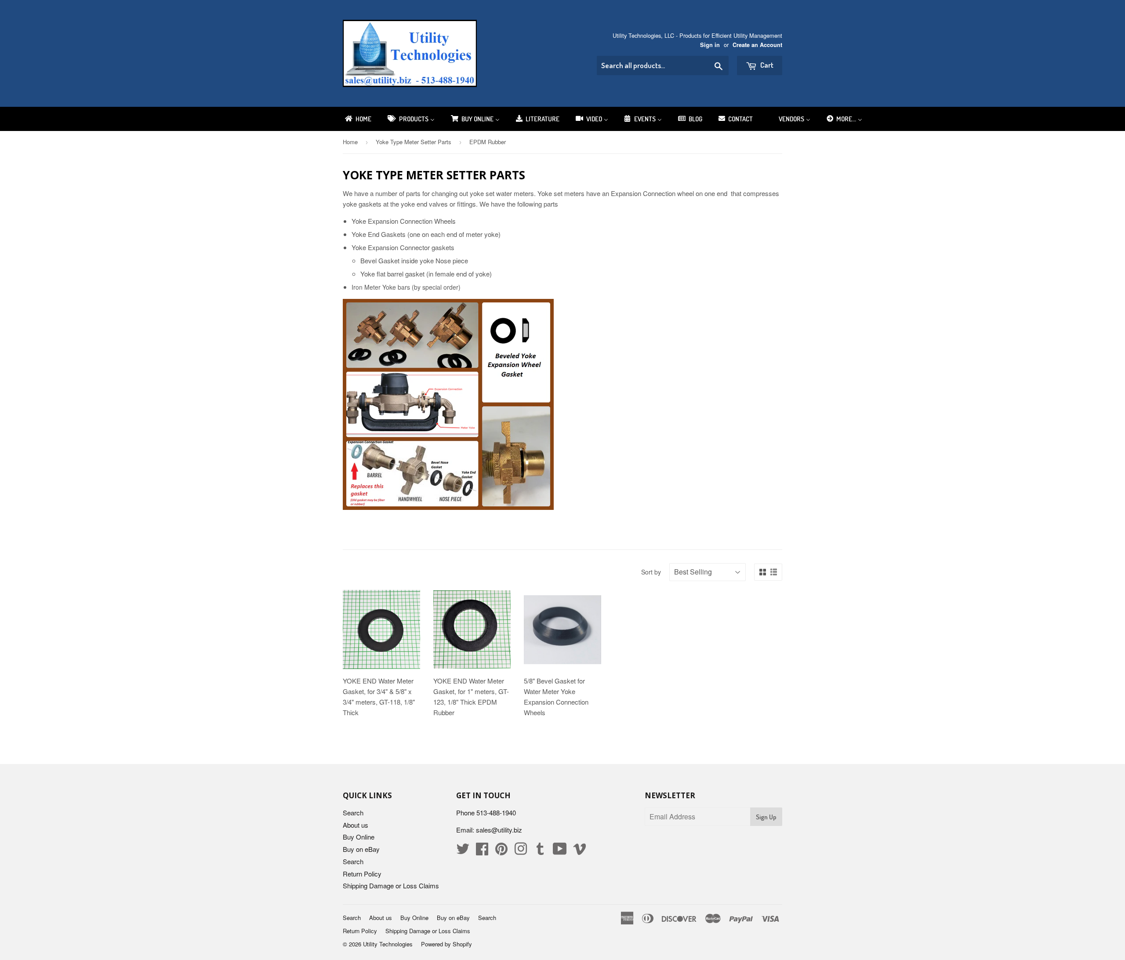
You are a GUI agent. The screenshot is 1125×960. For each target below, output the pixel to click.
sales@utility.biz (499, 829)
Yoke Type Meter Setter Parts (413, 142)
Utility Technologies (388, 944)
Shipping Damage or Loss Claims (391, 885)
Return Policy (362, 873)
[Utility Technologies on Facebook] (482, 851)
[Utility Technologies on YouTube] (560, 851)
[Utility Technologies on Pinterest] (501, 851)
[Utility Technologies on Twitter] (462, 851)
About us (355, 824)
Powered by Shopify (446, 944)
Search (353, 812)
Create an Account (757, 45)
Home (350, 142)
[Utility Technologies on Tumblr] (540, 851)
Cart (766, 64)
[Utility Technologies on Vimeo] (579, 851)
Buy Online (358, 836)
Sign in (710, 45)
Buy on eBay (361, 849)
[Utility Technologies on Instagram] (520, 851)
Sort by (651, 571)
